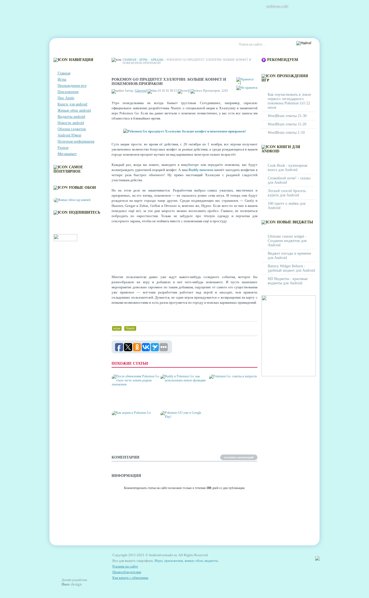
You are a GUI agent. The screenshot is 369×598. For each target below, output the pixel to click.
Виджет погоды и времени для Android (289, 255)
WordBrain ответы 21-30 (287, 116)
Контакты (89, 44)
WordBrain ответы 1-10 (286, 133)
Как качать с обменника (130, 578)
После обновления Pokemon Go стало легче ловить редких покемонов (135, 396)
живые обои (194, 561)
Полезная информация (76, 141)
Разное (63, 148)
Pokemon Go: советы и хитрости (230, 400)
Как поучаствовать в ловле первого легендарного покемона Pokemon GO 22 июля (289, 101)
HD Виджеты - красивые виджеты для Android (288, 281)
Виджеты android (71, 117)
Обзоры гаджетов (72, 129)
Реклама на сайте (183, 44)
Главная (65, 44)
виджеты (211, 561)
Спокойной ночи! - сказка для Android (289, 180)
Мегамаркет (67, 154)
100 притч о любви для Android (286, 205)
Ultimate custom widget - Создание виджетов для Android (287, 240)
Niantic (130, 328)
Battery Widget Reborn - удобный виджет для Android (291, 268)
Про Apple (66, 98)
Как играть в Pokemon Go (135, 439)
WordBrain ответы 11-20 (287, 124)
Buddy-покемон (201, 170)
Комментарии (118, 44)
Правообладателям (126, 572)
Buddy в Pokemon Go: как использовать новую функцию (183, 398)
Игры (62, 79)
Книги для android (72, 104)
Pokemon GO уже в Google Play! (178, 436)
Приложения (68, 92)
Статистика (149, 44)
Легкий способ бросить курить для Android (287, 193)
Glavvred (141, 91)
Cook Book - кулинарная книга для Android (287, 167)
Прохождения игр (72, 86)
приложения (173, 561)
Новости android (71, 123)
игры (116, 328)
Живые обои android (74, 110)
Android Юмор (69, 135)
